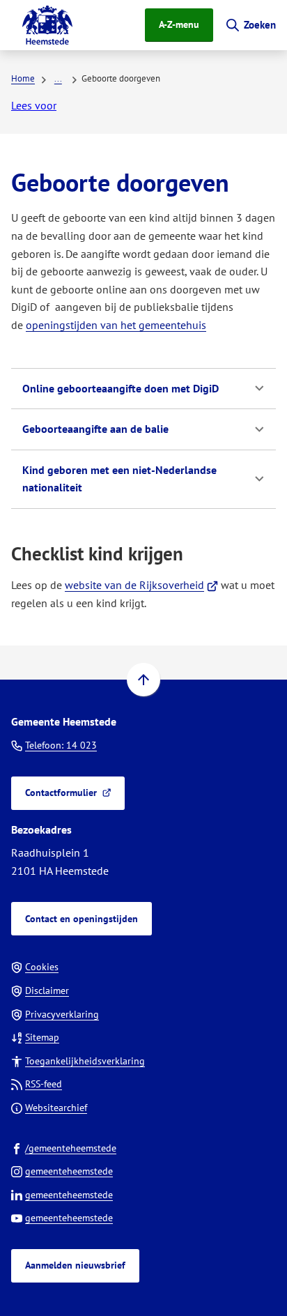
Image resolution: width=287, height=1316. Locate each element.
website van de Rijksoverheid (141, 585)
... (58, 78)
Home (23, 78)
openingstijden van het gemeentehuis (116, 325)
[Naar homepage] (47, 25)
